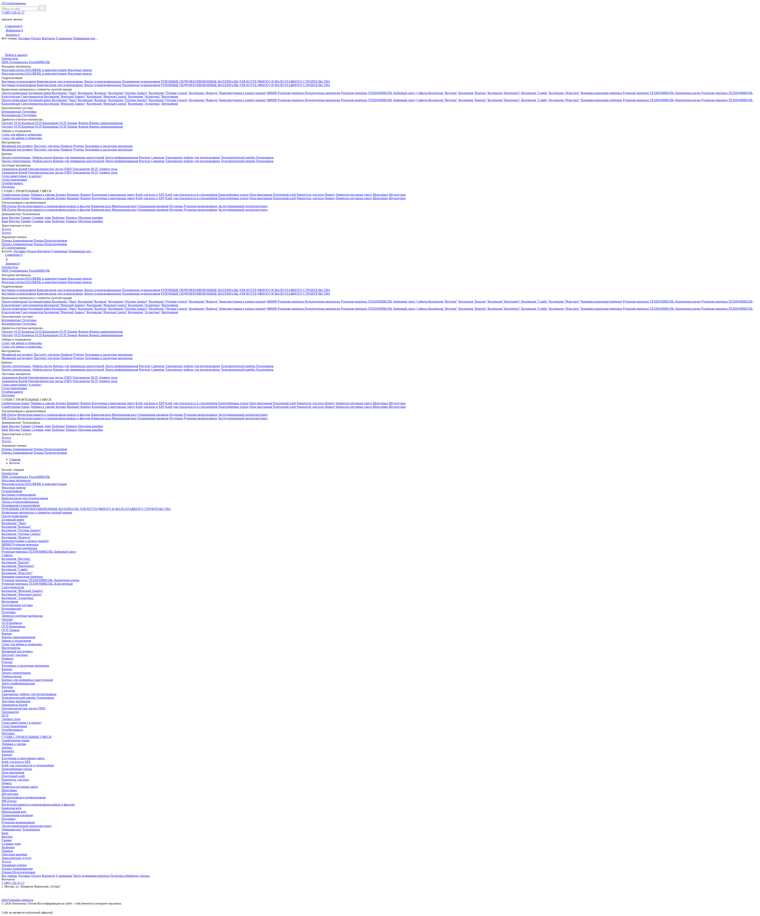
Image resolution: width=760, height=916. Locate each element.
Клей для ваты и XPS (150, 194)
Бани (5, 217)
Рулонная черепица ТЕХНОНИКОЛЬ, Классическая (37, 583)
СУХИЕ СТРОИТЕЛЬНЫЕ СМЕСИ (26, 736)
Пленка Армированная (17, 240)
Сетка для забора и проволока (22, 134)
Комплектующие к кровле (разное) (242, 93)
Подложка (176, 206)
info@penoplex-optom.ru (17, 900)
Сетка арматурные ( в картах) (21, 176)
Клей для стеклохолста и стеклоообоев (191, 194)
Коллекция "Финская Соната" (107, 96)
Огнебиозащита (12, 183)
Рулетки (78, 146)
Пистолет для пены (47, 146)
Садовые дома (41, 217)
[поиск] (42, 8)
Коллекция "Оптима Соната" (168, 93)
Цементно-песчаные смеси (354, 194)
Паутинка (8, 186)
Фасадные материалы (16, 480)
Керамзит (73, 194)
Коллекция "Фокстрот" (564, 93)
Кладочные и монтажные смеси (113, 194)
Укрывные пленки (14, 865)
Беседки (14, 217)
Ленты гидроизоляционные (102, 81)
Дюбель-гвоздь (42, 157)
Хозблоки (58, 217)
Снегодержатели (32, 96)
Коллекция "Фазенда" (203, 93)
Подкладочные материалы (322, 93)
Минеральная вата (124, 206)
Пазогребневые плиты (233, 194)
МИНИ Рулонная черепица (286, 93)
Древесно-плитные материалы (22, 615)
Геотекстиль (10, 58)
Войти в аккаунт (16, 55)
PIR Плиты (9, 206)
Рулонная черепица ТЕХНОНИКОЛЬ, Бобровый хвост (378, 93)
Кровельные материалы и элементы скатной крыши (37, 512)
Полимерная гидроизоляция (141, 81)
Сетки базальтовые (14, 179)
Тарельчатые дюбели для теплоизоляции (192, 157)
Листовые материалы (16, 701)
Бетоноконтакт (12, 111)
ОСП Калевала (24, 123)
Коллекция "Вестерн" (443, 93)
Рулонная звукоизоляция (200, 206)
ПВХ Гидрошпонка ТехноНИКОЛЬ (26, 62)
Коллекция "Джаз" (64, 93)
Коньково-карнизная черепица (601, 93)
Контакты (48, 38)
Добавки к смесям (42, 194)
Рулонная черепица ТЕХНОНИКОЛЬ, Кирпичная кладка (662, 93)
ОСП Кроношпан (47, 123)
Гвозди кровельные (15, 93)
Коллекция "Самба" (534, 93)
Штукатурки (397, 194)
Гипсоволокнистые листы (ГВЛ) (50, 169)
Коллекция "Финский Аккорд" (65, 96)
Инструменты (11, 647)
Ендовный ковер (40, 93)
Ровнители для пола (310, 194)
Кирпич (85, 194)
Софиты (422, 93)
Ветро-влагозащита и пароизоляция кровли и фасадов (53, 206)
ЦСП (94, 169)
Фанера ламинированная (106, 123)
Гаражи (26, 217)
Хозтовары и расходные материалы (109, 146)
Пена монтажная (260, 194)
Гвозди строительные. (16, 157)
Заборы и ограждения (16, 640)
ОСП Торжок (68, 123)
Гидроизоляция (12, 491)
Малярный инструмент (17, 146)
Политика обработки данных (130, 875)
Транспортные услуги (16, 858)
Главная (15, 459)
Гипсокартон (81, 169)
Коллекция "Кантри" (472, 93)
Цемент (330, 194)
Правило (66, 146)
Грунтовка (29, 111)
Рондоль (144, 157)
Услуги (6, 229)
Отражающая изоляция (152, 206)
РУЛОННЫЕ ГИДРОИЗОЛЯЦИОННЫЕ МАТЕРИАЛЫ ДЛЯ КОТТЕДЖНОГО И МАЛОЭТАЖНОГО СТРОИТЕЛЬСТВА (245, 81)
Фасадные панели (80, 70)
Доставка (24, 38)
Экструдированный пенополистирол (243, 206)
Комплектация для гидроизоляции (60, 81)
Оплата (36, 38)
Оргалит (7, 123)
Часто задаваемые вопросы (91, 875)
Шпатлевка (380, 194)
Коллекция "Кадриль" (92, 93)
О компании (64, 38)
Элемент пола (108, 169)
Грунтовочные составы (17, 605)
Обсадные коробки (90, 217)
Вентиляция (170, 96)
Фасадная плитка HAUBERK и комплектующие (35, 70)
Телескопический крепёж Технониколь (247, 157)
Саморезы (157, 157)
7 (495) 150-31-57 (13, 12)
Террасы (71, 217)
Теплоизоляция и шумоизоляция (24, 797)
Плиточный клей (284, 194)
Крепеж (7, 669)
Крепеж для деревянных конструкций (78, 157)
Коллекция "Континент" (504, 93)
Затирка (60, 194)
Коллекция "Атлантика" (144, 96)
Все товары (9, 875)
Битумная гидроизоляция (19, 81)
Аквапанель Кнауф (14, 169)
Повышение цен (84, 38)
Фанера (83, 123)
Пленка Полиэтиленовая (50, 240)
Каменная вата (101, 206)
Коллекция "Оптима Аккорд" (128, 93)
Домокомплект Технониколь (21, 829)
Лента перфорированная (121, 157)
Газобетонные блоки (15, 194)
